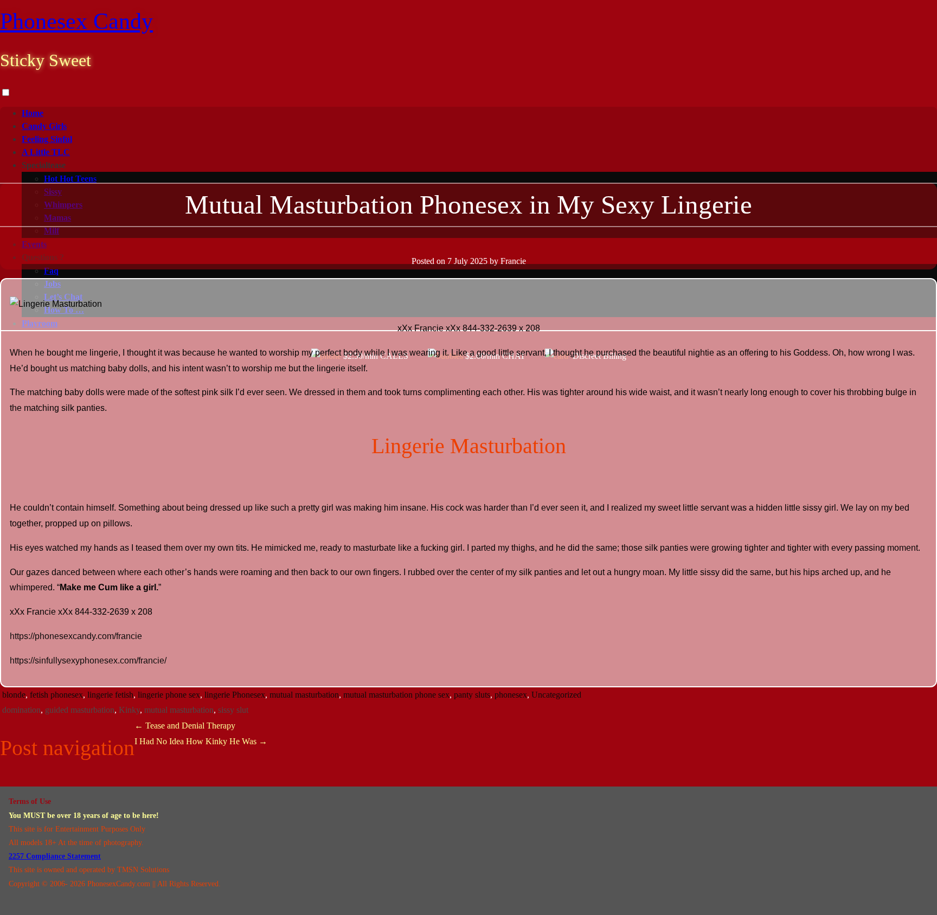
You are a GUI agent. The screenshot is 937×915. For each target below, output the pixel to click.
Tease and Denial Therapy (184, 725)
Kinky (129, 709)
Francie (513, 261)
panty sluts (472, 694)
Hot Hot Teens (70, 178)
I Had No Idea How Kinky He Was (200, 741)
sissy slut (233, 709)
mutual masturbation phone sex (396, 694)
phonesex (511, 694)
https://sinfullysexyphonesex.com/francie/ (88, 660)
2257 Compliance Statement (55, 856)
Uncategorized (556, 694)
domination (21, 709)
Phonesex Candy (76, 21)
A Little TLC (46, 152)
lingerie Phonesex (234, 694)
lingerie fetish (110, 694)
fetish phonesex (56, 694)
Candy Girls (44, 126)
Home (32, 113)
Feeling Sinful (47, 139)
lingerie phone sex (169, 694)
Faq (51, 270)
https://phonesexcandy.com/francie (76, 636)
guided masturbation (79, 709)
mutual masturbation (304, 694)
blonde (13, 694)
